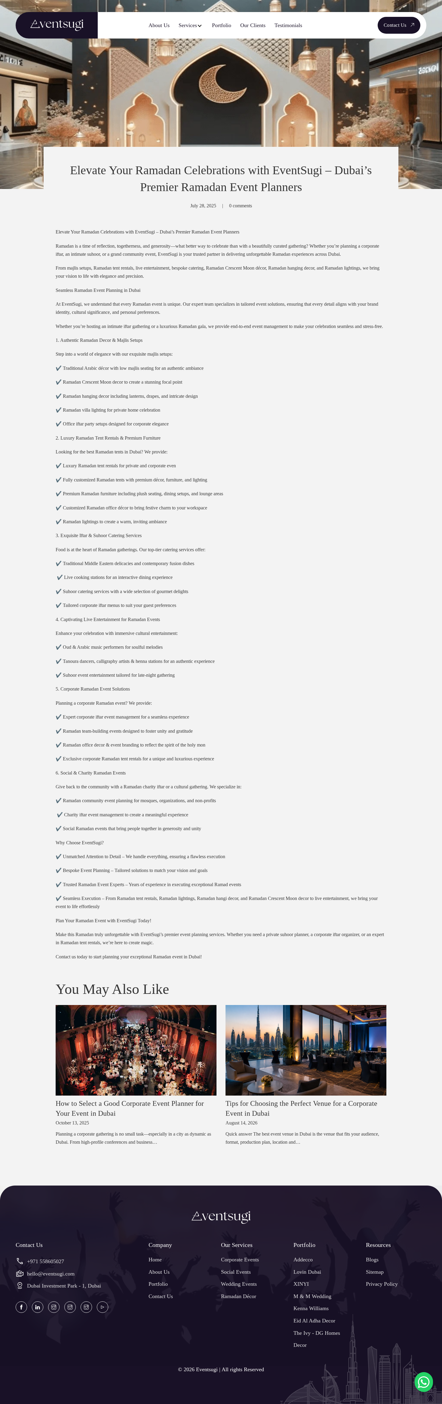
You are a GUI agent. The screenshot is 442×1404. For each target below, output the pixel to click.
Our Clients (253, 25)
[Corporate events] (54, 1307)
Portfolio (221, 25)
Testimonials (288, 25)
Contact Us (395, 25)
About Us (159, 25)
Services (188, 25)
